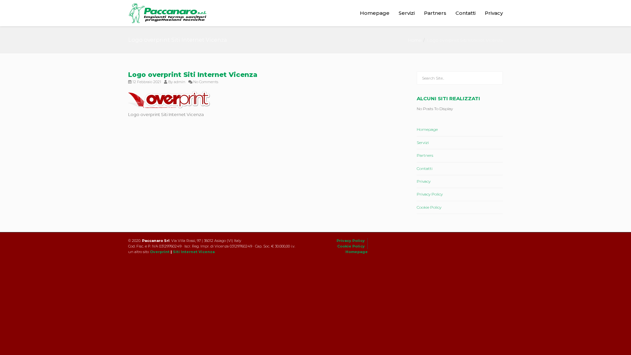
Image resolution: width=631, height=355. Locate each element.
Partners (435, 13)
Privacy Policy (430, 194)
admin (179, 82)
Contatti (466, 13)
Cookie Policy (429, 207)
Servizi (407, 13)
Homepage (374, 13)
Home (415, 40)
